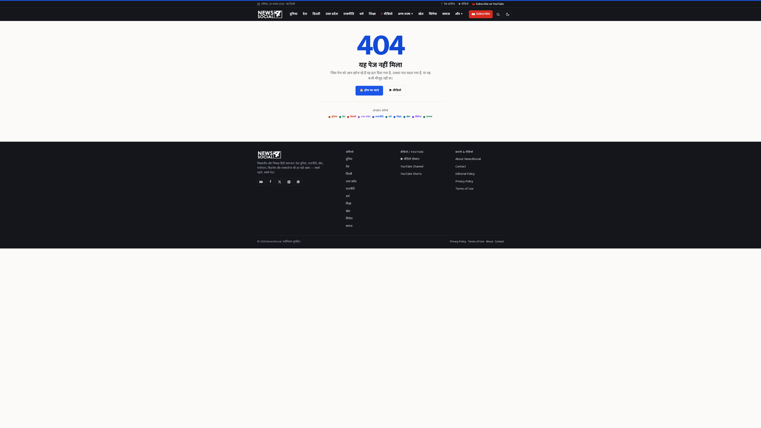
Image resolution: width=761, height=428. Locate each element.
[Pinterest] (298, 182)
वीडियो (388, 14)
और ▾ (459, 14)
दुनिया (293, 14)
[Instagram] (289, 182)
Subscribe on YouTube (490, 4)
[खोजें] (498, 14)
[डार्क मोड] (508, 14)
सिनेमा (433, 14)
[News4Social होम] (269, 14)
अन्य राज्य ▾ (405, 14)
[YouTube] (261, 182)
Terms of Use (464, 189)
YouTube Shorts (411, 174)
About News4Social (468, 159)
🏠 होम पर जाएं (369, 90)
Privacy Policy (464, 181)
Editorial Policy (465, 174)
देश (305, 14)
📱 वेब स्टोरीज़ (447, 4)
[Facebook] (270, 182)
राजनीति (348, 14)
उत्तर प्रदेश (332, 14)
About (489, 241)
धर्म (361, 14)
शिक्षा (372, 14)
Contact (460, 167)
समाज (446, 14)
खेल (421, 14)
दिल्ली (316, 14)
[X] (279, 182)
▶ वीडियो (463, 4)
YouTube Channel (412, 167)
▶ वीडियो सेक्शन (410, 159)
